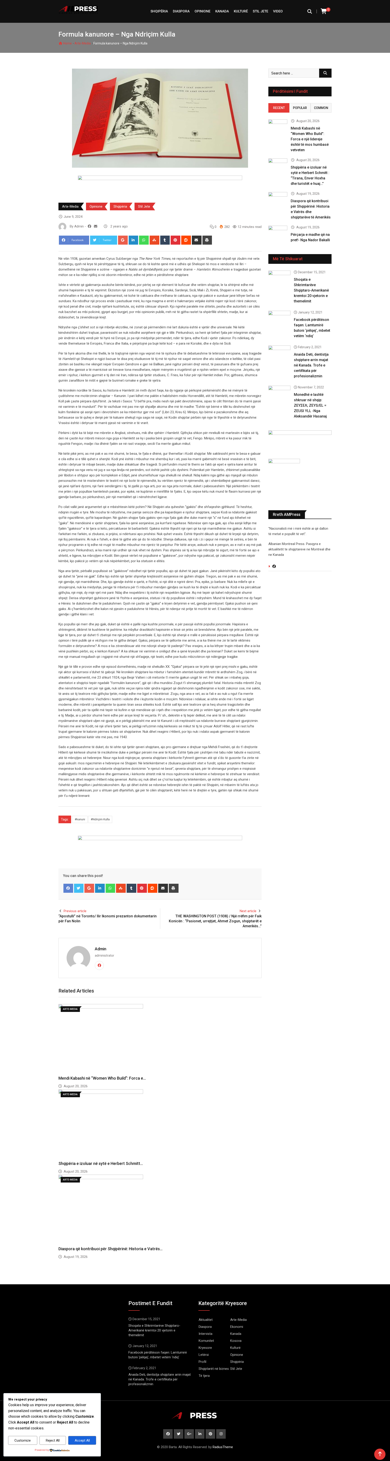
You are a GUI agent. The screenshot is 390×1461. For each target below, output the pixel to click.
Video (278, 11)
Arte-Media (82, 43)
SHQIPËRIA (159, 11)
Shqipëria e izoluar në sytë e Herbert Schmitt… (100, 1163)
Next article (248, 911)
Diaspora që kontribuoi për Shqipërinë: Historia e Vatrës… (110, 1248)
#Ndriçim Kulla (100, 819)
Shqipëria (120, 206)
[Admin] (95, 226)
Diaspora (181, 11)
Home (67, 43)
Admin (100, 948)
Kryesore (205, 1348)
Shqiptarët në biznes (214, 1369)
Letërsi (204, 1355)
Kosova (235, 1341)
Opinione (202, 11)
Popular (300, 108)
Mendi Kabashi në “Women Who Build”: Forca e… (102, 1078)
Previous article (75, 911)
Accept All (82, 1440)
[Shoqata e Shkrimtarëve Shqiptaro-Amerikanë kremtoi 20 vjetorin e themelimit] (279, 279)
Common (321, 108)
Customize (22, 1440)
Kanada (222, 11)
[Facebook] (68, 888)
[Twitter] (79, 888)
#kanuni (80, 819)
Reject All (53, 1440)
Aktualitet (206, 1320)
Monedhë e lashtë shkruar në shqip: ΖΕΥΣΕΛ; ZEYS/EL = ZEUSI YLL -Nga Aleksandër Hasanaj (310, 405)
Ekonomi (236, 1327)
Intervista (205, 1334)
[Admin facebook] (89, 226)
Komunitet (206, 1341)
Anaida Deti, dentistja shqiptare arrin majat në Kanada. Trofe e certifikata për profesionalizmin (311, 365)
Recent (279, 108)
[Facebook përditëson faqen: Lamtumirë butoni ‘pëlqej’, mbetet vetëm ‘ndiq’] (279, 319)
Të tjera (204, 1376)
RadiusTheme (223, 1447)
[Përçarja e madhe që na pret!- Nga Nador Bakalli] (277, 233)
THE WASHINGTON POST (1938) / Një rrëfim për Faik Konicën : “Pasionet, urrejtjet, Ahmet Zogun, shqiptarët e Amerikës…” (215, 921)
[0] (324, 11)
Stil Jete (260, 11)
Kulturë (241, 11)
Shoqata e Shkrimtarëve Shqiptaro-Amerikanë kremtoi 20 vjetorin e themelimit (311, 290)
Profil (202, 1362)
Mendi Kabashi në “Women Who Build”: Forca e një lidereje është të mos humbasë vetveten (310, 139)
